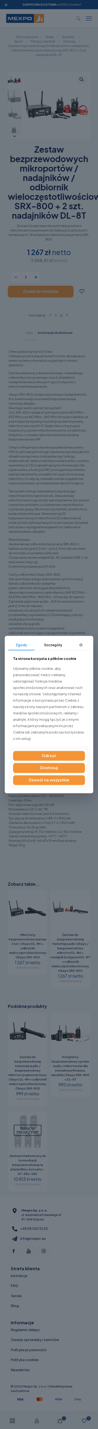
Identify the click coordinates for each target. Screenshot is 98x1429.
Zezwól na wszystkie (49, 780)
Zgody (21, 645)
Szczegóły (53, 645)
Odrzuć (49, 756)
